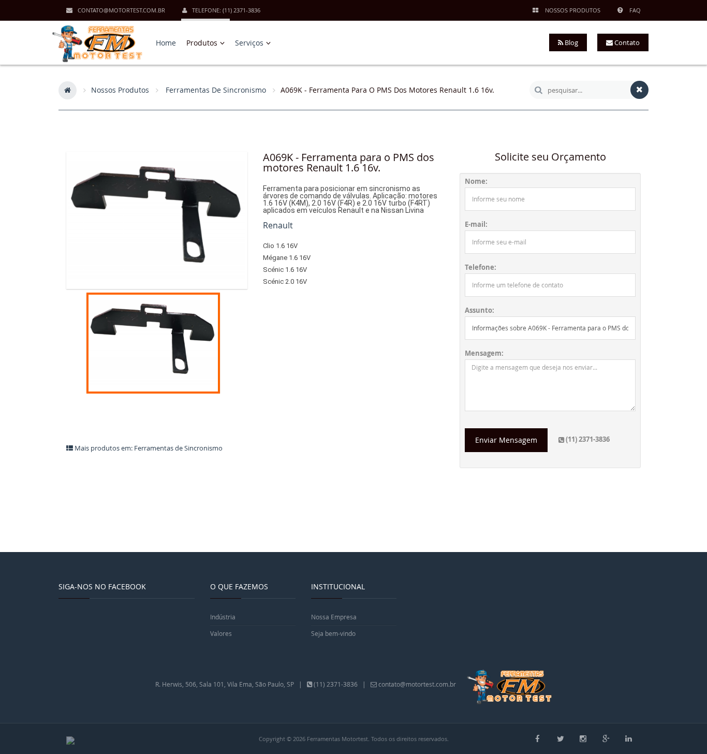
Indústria (222, 617)
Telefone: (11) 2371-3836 (226, 10)
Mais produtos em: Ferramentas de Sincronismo (148, 448)
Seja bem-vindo (333, 633)
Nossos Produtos (120, 90)
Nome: (476, 181)
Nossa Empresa (334, 617)
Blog (570, 42)
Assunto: (479, 310)
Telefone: (480, 267)
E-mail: (476, 224)
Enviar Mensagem (506, 440)
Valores (221, 633)
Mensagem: (484, 353)
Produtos (202, 43)
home (166, 43)
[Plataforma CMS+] (70, 739)
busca (538, 90)
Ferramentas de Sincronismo (216, 90)
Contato (626, 42)
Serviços (250, 43)
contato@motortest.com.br (121, 10)
